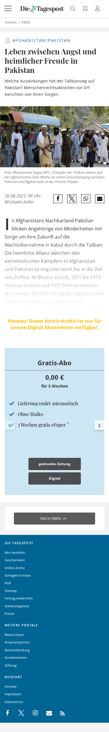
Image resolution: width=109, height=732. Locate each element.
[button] (10, 425)
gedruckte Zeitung (54, 463)
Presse (9, 613)
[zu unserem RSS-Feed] (59, 713)
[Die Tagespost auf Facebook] (8, 713)
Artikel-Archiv (15, 568)
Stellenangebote (17, 606)
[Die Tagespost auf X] (18, 713)
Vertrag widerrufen (19, 598)
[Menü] (9, 8)
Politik (26, 22)
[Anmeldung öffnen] (98, 9)
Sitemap (11, 590)
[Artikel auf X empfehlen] (71, 198)
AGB (8, 583)
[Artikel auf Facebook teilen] (58, 199)
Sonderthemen (16, 657)
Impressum (13, 694)
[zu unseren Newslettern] (46, 713)
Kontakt (11, 686)
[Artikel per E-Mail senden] (99, 199)
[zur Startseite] (42, 8)
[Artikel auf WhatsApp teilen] (86, 199)
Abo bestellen (15, 552)
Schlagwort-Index (18, 575)
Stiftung (11, 665)
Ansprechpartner (17, 642)
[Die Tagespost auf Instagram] (32, 713)
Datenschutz (14, 702)
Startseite (11, 22)
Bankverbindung (17, 650)
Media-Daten (14, 634)
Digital (54, 478)
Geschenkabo (15, 560)
